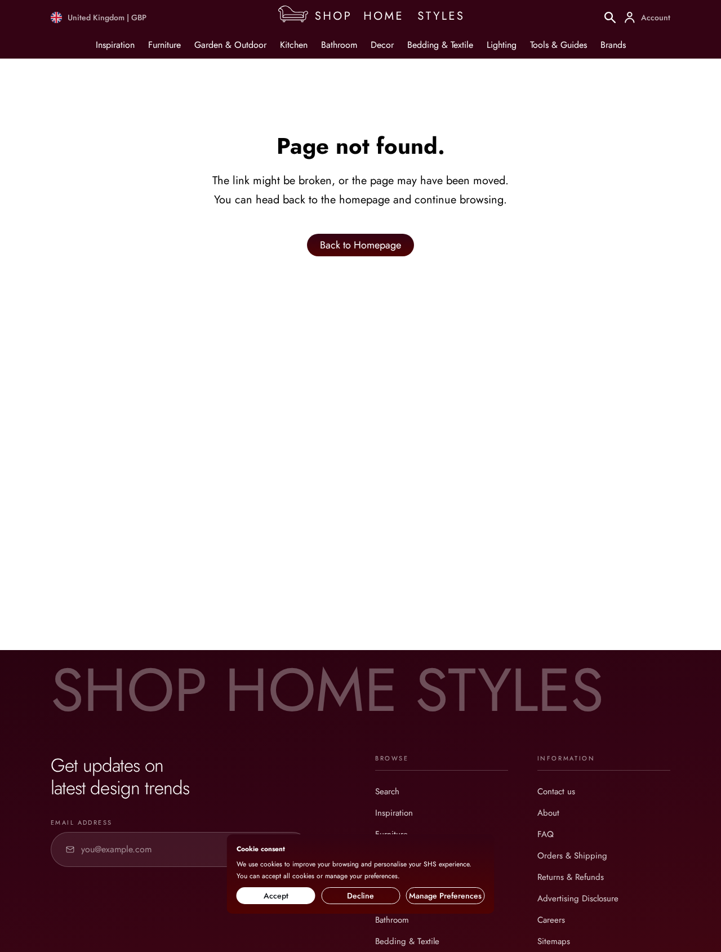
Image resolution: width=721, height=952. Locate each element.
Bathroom (339, 44)
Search (387, 791)
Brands (613, 44)
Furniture (164, 44)
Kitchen (294, 44)
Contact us (556, 791)
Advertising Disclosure (577, 898)
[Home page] (375, 17)
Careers (551, 920)
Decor (382, 44)
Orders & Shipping (572, 855)
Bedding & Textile (440, 44)
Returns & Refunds (570, 877)
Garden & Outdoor (230, 44)
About (548, 813)
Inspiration (115, 44)
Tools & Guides (558, 44)
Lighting (502, 44)
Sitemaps (553, 941)
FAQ (545, 834)
